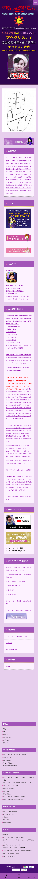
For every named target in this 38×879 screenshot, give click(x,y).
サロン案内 (6, 829)
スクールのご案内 (7, 757)
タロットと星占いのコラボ (10, 811)
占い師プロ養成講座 (9, 750)
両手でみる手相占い (8, 814)
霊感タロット (6, 743)
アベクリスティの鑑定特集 (11, 773)
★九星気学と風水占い (13, 586)
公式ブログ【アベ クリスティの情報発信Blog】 (15, 848)
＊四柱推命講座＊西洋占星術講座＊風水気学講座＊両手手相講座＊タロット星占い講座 (13, 337)
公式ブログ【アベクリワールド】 (12, 845)
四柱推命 (5, 729)
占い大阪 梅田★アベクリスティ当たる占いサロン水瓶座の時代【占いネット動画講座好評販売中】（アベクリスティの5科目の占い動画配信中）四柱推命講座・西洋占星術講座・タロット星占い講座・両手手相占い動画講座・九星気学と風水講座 (19, 433)
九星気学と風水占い (8, 788)
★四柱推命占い (11, 590)
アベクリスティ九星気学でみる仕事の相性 (14, 796)
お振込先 (9, 643)
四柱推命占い (6, 791)
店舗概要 (5, 834)
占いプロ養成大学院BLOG (10, 766)
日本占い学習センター (9, 763)
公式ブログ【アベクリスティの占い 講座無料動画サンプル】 (19, 850)
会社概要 (9, 666)
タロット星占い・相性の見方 (10, 785)
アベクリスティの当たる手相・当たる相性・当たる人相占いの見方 (19, 779)
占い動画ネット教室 (9, 806)
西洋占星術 (9, 270)
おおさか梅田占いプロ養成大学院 (18, 355)
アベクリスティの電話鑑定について (17, 636)
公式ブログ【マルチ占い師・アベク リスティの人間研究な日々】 (18, 841)
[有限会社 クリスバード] (19, 21)
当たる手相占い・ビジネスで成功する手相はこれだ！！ (17, 783)
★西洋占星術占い (11, 594)
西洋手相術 (6, 740)
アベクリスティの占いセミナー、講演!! (19, 470)
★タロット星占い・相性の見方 (15, 581)
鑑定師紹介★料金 (11, 649)
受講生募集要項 (7, 760)
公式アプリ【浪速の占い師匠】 (11, 853)
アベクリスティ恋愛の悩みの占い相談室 (18, 610)
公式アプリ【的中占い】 (9, 856)
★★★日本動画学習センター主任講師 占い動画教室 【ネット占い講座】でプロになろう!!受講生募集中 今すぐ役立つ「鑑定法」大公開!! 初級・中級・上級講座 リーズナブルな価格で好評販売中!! (19, 451)
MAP (19, 877)
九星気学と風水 (7, 737)
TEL (6, 877)
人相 (4, 731)
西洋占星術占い (7, 794)
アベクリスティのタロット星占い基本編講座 (14, 754)
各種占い (5, 724)
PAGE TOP (31, 877)
